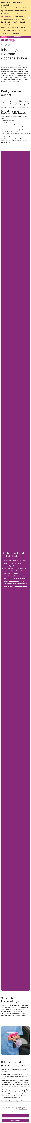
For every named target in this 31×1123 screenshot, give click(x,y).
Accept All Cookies (15, 1120)
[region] (15, 1112)
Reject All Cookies (15, 1116)
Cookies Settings (15, 1111)
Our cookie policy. (23, 1108)
